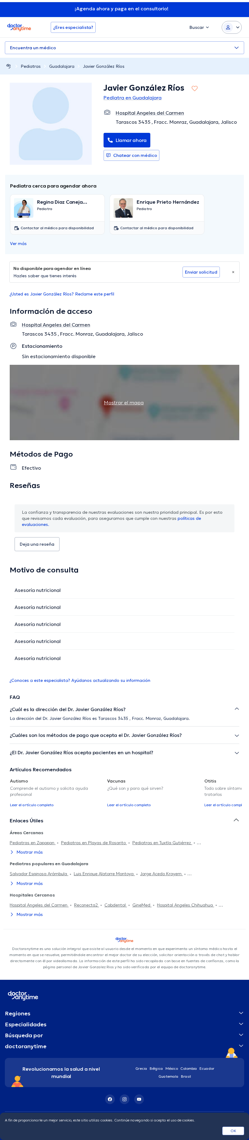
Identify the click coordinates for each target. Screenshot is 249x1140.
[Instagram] (124, 1099)
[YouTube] (139, 1099)
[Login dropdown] (232, 27)
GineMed (142, 905)
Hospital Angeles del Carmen (39, 905)
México (171, 1068)
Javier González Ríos (103, 66)
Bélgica (156, 1068)
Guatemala (169, 1076)
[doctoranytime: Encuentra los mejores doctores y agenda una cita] (8, 66)
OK (233, 1130)
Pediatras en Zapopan (33, 842)
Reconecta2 (86, 905)
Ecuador (207, 1068)
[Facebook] (110, 1099)
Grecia (141, 1068)
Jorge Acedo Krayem (161, 873)
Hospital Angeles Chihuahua (185, 905)
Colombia (188, 1068)
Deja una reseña (37, 544)
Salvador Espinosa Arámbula (39, 873)
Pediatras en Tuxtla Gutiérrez (162, 842)
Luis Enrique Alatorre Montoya (104, 873)
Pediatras (31, 66)
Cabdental (115, 905)
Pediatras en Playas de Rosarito (94, 842)
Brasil (186, 1076)
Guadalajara (61, 66)
